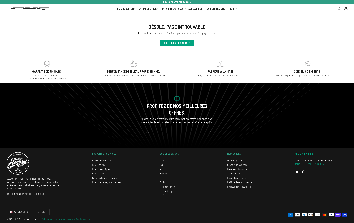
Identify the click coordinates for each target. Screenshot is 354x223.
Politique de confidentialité (239, 186)
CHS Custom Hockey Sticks (26, 219)
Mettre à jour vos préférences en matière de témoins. (66, 219)
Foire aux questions (235, 160)
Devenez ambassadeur (237, 169)
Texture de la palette (169, 191)
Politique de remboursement (239, 182)
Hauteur (163, 173)
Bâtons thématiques (101, 169)
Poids (162, 182)
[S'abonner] (210, 132)
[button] (346, 9)
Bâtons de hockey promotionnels (106, 182)
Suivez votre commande (237, 164)
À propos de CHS (234, 173)
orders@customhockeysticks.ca (309, 163)
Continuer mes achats (177, 42)
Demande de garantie (236, 177)
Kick (162, 169)
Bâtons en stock (99, 164)
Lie (161, 177)
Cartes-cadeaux (99, 173)
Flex (161, 164)
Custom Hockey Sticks (102, 160)
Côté (162, 195)
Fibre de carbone (167, 186)
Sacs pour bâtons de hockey (104, 177)
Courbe (163, 160)
